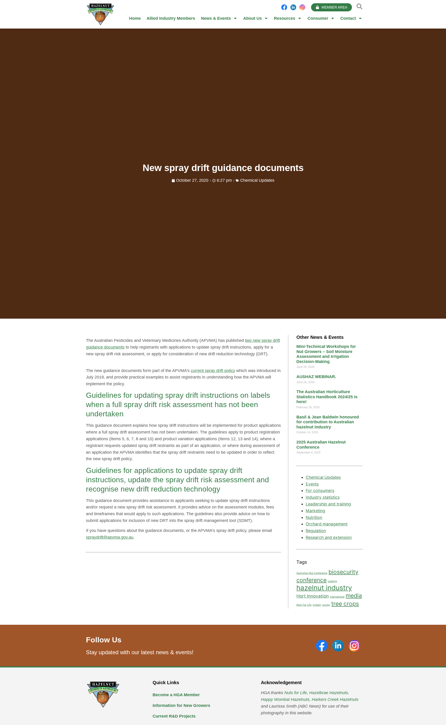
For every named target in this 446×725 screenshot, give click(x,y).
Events (312, 484)
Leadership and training (328, 504)
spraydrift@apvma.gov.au (109, 537)
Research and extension (329, 537)
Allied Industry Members (171, 18)
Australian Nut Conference (311, 573)
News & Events (216, 18)
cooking (332, 581)
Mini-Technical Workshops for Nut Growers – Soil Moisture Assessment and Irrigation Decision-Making (326, 354)
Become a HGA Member (176, 695)
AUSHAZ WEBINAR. (316, 376)
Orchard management (327, 523)
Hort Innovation (312, 596)
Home (135, 18)
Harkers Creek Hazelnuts (335, 699)
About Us (252, 18)
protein (317, 604)
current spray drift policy (213, 370)
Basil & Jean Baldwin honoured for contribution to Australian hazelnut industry (327, 422)
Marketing (315, 510)
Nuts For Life (304, 604)
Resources (284, 18)
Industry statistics (323, 497)
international (337, 596)
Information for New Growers (181, 705)
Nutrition (314, 517)
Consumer (318, 18)
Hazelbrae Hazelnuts (328, 692)
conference (311, 579)
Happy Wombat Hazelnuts (285, 699)
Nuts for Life (295, 692)
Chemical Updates (257, 180)
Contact (348, 18)
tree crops (345, 603)
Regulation (316, 530)
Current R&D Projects (174, 716)
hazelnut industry (324, 588)
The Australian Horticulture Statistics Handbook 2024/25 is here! (326, 396)
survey (326, 604)
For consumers (320, 490)
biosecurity (343, 571)
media (354, 595)
